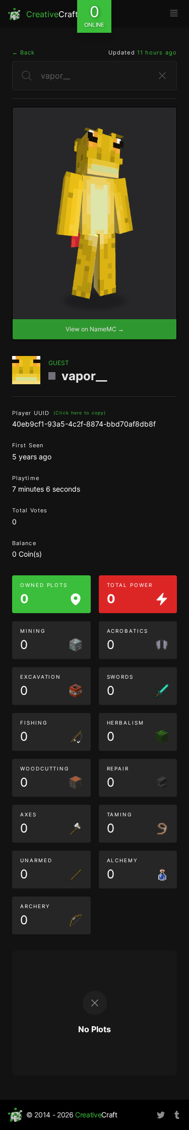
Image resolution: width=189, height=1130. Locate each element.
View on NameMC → (95, 329)
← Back (23, 52)
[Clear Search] (162, 76)
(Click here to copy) (79, 412)
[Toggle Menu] (174, 13)
